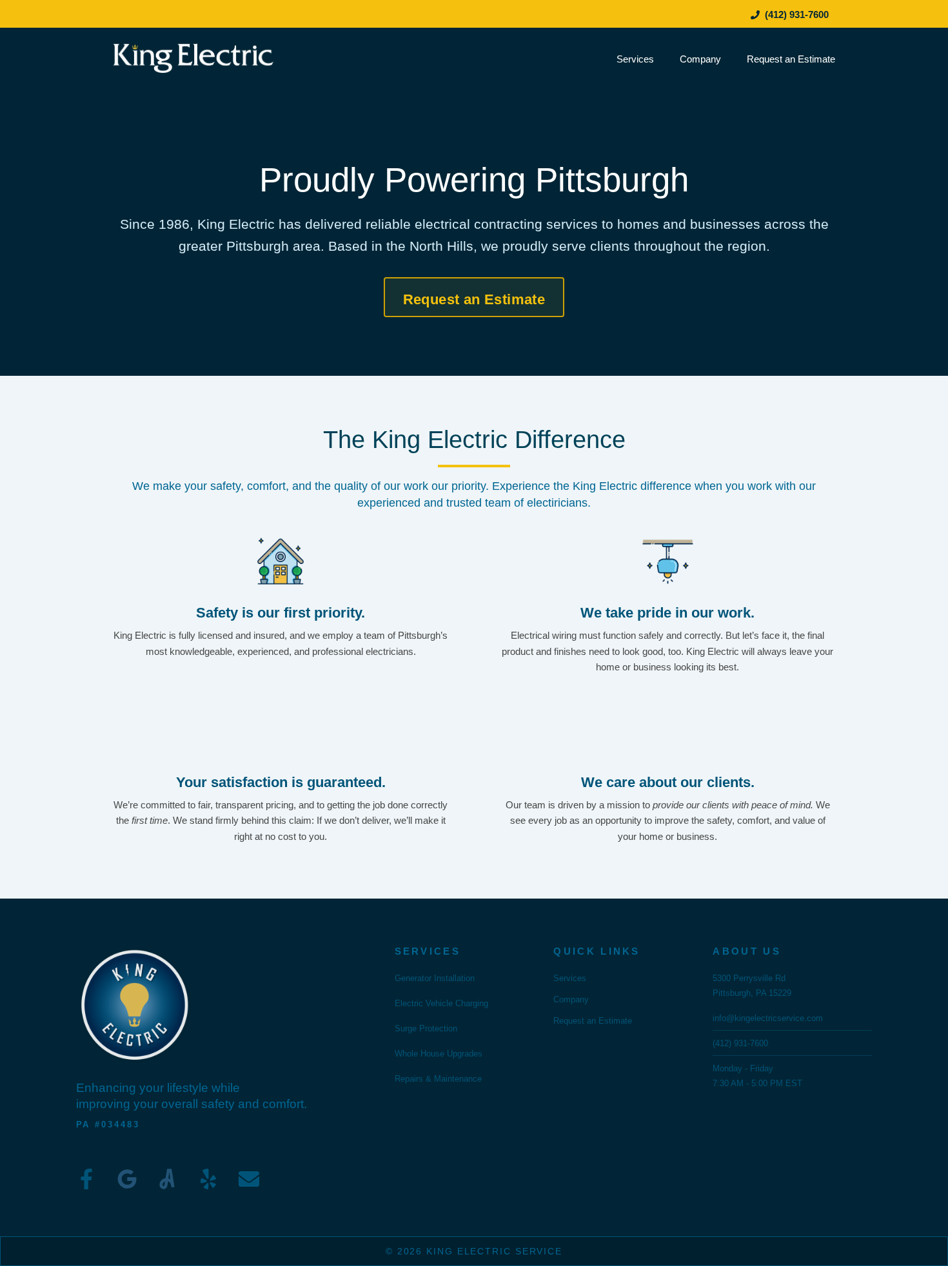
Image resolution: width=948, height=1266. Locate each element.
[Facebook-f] (86, 1179)
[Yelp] (208, 1179)
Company (700, 59)
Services (635, 59)
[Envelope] (249, 1179)
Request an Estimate (791, 59)
